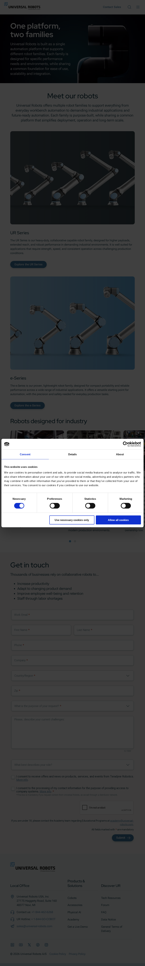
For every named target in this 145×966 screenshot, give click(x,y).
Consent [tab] (25, 454)
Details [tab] (72, 454)
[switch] (55, 506)
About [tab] (120, 454)
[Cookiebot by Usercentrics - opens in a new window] (125, 444)
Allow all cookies (118, 519)
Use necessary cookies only (72, 519)
